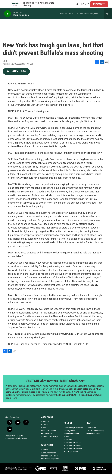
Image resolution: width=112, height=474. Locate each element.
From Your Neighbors (50, 459)
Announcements (48, 453)
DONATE (100, 4)
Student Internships (49, 436)
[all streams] (108, 13)
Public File (68, 439)
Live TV (85, 4)
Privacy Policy (70, 431)
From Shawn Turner (49, 456)
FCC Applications (71, 451)
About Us (45, 422)
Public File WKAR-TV (72, 443)
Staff (43, 428)
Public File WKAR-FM (72, 445)
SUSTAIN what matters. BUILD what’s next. (56, 381)
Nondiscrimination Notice (71, 435)
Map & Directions (48, 431)
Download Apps (93, 434)
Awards (44, 450)
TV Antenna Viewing (95, 431)
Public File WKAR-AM (73, 448)
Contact (44, 425)
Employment (46, 433)
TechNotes (91, 428)
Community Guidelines (73, 428)
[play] (7, 13)
